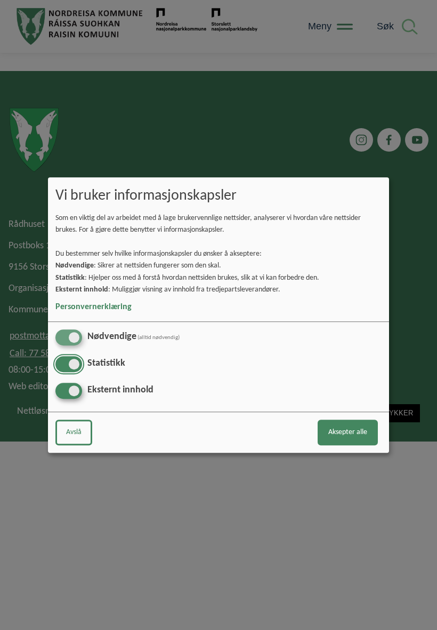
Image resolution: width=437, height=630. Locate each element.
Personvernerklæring (93, 307)
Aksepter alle (347, 432)
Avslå (74, 432)
